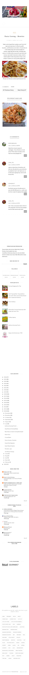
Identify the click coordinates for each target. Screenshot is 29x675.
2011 (5, 409)
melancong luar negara (8, 650)
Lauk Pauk (22, 626)
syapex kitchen (7, 489)
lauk (14, 647)
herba (9, 645)
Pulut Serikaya (12, 301)
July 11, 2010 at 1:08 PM (14, 145)
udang (9, 658)
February (7, 462)
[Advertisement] (14, 355)
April (6, 458)
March (6, 460)
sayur (13, 655)
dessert (4, 645)
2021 (5, 387)
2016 (5, 398)
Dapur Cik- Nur (8, 471)
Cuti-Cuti (20, 619)
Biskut (19, 616)
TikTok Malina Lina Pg (22, 276)
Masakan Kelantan (6, 634)
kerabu (23, 645)
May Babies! (6, 533)
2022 (5, 385)
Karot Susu (7, 434)
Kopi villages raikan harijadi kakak (11, 473)
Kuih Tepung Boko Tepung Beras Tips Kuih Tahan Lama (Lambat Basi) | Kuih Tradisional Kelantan (17, 295)
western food (16, 658)
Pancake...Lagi (8, 448)
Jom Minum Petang (9, 451)
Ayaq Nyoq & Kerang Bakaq (11, 428)
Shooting (19, 640)
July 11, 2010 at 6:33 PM (14, 185)
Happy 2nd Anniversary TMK (15, 333)
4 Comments (5, 86)
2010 (5, 411)
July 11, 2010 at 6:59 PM (14, 203)
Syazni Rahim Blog (8, 516)
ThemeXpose (14, 671)
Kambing (19, 624)
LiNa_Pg (11, 162)
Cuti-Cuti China (5, 621)
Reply (25, 155)
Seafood (13, 640)
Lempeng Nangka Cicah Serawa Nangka (13, 478)
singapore (18, 655)
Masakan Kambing (17, 632)
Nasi (24, 634)
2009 (5, 464)
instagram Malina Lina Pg (14, 276)
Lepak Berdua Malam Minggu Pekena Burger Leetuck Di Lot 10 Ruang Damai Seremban (14, 511)
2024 (5, 381)
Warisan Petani (8, 527)
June (6, 453)
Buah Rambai (7, 528)
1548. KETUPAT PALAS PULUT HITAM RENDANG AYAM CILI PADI (12, 484)
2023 (5, 383)
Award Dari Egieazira (10, 443)
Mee (14, 634)
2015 (5, 400)
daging (23, 642)
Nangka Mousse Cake (9, 491)
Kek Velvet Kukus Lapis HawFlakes (10, 626)
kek (18, 645)
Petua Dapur (11, 637)
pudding (11, 653)
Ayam (3, 616)
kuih (9, 647)
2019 (5, 392)
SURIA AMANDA (8, 509)
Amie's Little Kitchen (9, 477)
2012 (5, 406)
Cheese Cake (5, 619)
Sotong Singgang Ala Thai (15, 286)
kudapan (4, 647)
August (7, 421)
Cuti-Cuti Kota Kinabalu (16, 621)
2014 (5, 402)
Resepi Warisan (5, 640)
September (8, 419)
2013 (5, 404)
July (6, 423)
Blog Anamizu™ (8, 532)
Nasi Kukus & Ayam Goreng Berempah (14, 431)
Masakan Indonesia (6, 632)
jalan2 (14, 645)
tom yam (4, 658)
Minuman (19, 634)
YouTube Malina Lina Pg (6, 276)
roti (3, 655)
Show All (25, 500)
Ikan (14, 624)
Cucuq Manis (8, 437)
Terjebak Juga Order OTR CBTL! (11, 517)
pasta (14, 32)
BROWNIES (9, 616)
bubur (17, 642)
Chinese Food (13, 619)
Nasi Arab (4, 637)
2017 (5, 396)
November (7, 415)
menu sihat (4, 653)
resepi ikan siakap (19, 653)
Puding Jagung (12, 317)
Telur (3, 642)
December (7, 413)
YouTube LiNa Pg (10, 642)
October (7, 417)
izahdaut (11, 183)
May (6, 455)
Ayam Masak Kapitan (10, 446)
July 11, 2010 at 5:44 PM (14, 164)
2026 (5, 377)
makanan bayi (20, 647)
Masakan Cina (5, 629)
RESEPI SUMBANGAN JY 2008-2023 (13, 482)
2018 (5, 394)
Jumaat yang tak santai (9, 522)
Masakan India (14, 629)
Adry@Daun (12, 143)
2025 (5, 379)
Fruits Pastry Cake (6, 624)
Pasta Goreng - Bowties (10, 440)
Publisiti (18, 637)
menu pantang (19, 650)
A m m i (5, 521)
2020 (5, 389)
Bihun (14, 616)
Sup (24, 640)
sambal (8, 655)
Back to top (23, 671)
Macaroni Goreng (9, 123)
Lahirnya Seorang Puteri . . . (15, 325)
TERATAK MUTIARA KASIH (11, 495)
